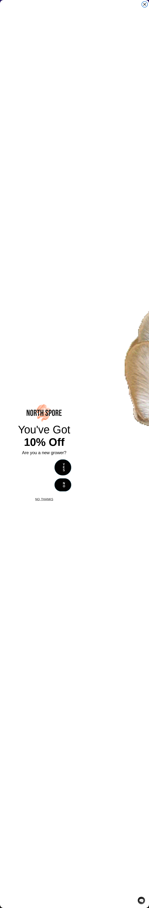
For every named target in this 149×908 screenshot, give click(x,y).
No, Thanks (44, 499)
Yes (64, 467)
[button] (141, 900)
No (64, 485)
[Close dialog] (145, 4)
